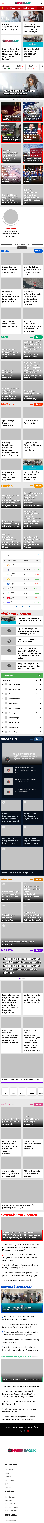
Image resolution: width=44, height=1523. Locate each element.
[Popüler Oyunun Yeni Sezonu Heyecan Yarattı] (33, 804)
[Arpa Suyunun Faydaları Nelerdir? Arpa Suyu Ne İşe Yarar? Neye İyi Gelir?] (8, 631)
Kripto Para (9, 1491)
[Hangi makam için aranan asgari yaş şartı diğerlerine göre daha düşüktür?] (8, 667)
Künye (7, 1519)
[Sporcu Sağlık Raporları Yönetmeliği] (11, 412)
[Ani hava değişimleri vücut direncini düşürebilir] (11, 16)
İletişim (7, 1515)
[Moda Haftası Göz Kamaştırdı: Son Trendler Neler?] (8, 786)
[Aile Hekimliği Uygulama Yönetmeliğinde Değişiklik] (11, 464)
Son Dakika (9, 1461)
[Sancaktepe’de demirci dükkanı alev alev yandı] (11, 259)
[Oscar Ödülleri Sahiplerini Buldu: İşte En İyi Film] (11, 829)
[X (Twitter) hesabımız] (21, 1421)
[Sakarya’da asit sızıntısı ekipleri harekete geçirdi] (11, 313)
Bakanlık (8, 1468)
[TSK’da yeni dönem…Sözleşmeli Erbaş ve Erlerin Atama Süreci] (33, 1128)
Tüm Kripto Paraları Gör (22, 606)
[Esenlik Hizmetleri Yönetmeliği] (33, 412)
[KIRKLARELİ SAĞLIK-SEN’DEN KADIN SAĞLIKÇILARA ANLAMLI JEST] (33, 41)
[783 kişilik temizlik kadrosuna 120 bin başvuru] (33, 1158)
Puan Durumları (11, 1502)
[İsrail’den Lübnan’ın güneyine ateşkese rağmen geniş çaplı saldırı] (33, 259)
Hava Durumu (10, 1488)
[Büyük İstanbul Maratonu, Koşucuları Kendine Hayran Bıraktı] (8, 765)
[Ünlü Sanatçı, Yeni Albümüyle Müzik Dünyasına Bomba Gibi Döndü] (8, 796)
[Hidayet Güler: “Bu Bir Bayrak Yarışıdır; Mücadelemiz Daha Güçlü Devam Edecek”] (11, 41)
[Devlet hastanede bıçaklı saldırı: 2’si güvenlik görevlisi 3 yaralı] (22, 1186)
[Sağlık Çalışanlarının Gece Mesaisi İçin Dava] (8, 644)
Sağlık (7, 1464)
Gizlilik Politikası (10, 1512)
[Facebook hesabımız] (17, 1421)
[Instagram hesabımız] (24, 1421)
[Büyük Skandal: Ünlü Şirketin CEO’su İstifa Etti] (8, 777)
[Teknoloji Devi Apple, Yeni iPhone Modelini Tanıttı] (33, 829)
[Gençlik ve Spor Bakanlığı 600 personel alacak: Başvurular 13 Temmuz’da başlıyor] (11, 1128)
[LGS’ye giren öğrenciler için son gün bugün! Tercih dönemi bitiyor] (33, 16)
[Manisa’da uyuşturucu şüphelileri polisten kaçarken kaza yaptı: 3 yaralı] (11, 283)
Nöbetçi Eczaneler (12, 1498)
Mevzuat (8, 1478)
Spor (6, 1475)
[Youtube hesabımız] (28, 1421)
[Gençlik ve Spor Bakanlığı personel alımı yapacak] (11, 1158)
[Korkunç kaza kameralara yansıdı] (22, 857)
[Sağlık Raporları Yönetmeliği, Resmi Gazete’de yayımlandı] (33, 434)
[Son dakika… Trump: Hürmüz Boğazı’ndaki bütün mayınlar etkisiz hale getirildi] (33, 313)
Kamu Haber (9, 1471)
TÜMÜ (22, 248)
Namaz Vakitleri (11, 1495)
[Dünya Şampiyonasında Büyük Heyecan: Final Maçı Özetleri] (11, 804)
